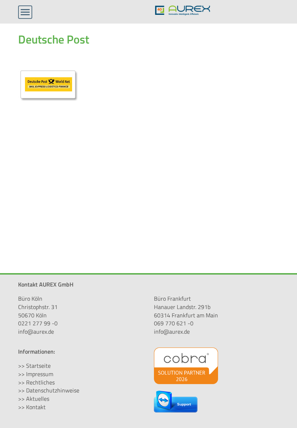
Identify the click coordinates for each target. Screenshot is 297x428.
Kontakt (36, 407)
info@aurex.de (36, 331)
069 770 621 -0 (173, 323)
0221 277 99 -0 (38, 323)
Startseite (38, 365)
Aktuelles (37, 398)
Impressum (39, 374)
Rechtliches (40, 382)
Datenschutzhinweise (52, 390)
